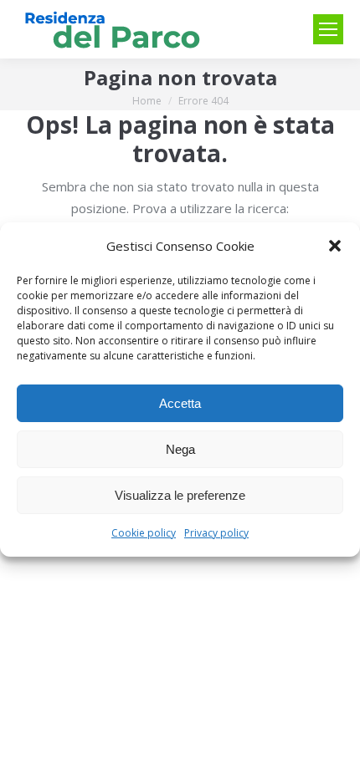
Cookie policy (143, 533)
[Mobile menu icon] (328, 29)
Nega (180, 449)
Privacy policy (216, 533)
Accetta (180, 403)
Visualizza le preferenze (180, 495)
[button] (335, 245)
